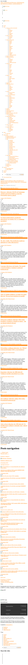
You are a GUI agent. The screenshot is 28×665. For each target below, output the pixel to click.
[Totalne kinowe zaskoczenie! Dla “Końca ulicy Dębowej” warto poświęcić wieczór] (11, 545)
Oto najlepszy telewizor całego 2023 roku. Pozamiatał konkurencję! (13, 399)
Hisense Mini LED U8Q (6, 182)
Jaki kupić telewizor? (9, 135)
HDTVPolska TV (7, 638)
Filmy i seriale (4, 2)
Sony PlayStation (12, 94)
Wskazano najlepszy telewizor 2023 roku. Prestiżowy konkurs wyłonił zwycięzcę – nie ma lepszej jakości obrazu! (13, 321)
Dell (10, 79)
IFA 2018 (10, 145)
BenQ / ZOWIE (12, 78)
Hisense (10, 31)
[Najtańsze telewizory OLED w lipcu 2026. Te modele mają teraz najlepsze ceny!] (12, 491)
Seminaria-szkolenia (12, 162)
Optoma (10, 69)
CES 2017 (11, 152)
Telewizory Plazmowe (10, 57)
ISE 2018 (10, 147)
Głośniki (7, 108)
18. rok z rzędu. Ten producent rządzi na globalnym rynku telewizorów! (12, 241)
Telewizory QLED (9, 35)
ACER (10, 76)
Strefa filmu (8, 155)
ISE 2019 (10, 143)
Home (2, 185)
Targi (7, 139)
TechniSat (10, 52)
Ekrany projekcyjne (9, 114)
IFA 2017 (10, 150)
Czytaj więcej (4, 211)
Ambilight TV (19, 3)
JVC (10, 44)
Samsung (10, 30)
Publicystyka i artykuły (10, 138)
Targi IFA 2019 (11, 142)
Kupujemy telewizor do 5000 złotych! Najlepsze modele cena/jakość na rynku (12, 372)
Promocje (5, 167)
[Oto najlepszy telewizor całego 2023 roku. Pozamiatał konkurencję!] (9, 394)
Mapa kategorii (6, 629)
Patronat (7, 166)
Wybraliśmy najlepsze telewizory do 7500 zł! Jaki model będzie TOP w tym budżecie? (13, 348)
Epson (10, 66)
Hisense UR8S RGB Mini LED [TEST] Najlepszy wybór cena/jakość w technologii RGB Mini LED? (12, 524)
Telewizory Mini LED (10, 39)
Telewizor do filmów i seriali (9, 3)
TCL (10, 38)
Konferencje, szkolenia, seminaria (12, 160)
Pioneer (10, 61)
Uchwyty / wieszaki (9, 124)
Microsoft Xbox (12, 92)
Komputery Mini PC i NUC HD (11, 112)
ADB (10, 127)
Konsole (7, 91)
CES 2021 (11, 140)
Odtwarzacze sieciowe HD (10, 116)
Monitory (8, 75)
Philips (10, 34)
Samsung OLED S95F (6, 180)
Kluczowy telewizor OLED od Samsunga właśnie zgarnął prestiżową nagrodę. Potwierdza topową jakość (13, 193)
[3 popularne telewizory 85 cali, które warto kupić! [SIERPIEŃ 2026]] (10, 476)
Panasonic (11, 33)
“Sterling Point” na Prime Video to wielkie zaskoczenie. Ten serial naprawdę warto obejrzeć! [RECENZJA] (14, 571)
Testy (4, 26)
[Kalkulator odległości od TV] (6, 458)
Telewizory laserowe (9, 55)
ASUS (10, 77)
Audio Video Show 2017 (13, 149)
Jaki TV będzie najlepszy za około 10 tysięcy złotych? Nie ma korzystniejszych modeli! (14, 295)
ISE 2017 (10, 153)
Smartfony (8, 82)
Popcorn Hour (11, 121)
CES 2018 (11, 148)
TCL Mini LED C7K (17, 182)
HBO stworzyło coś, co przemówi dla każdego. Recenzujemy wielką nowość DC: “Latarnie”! (13, 540)
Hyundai (10, 119)
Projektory (8, 63)
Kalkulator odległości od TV (11, 137)
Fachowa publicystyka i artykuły (8, 291)
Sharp (10, 49)
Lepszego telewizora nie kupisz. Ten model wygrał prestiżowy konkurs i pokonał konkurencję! (13, 267)
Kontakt (5, 628)
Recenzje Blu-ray (12, 157)
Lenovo (10, 80)
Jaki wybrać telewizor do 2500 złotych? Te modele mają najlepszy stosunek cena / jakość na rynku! (14, 425)
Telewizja (9, 2)
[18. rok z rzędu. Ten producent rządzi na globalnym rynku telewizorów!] (12, 236)
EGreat (10, 117)
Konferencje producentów (13, 161)
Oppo (10, 86)
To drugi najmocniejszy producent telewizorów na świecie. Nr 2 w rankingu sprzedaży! (12, 219)
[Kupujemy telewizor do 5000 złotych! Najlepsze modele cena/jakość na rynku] (11, 368)
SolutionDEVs (9, 624)
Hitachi (10, 41)
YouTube (5, 170)
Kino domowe (8, 95)
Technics (10, 105)
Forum (4, 25)
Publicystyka (5, 134)
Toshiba (10, 53)
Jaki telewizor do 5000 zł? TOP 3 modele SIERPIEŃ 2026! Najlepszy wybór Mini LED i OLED (12, 471)
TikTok (4, 172)
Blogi (4, 637)
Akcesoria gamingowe (10, 110)
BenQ (10, 65)
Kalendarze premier (12, 159)
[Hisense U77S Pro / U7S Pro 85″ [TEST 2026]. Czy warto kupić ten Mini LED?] (13, 529)
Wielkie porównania (12, 54)
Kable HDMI (8, 111)
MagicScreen (11, 115)
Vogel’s (10, 125)
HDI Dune (11, 118)
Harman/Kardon (12, 97)
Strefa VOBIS (8, 169)
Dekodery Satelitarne (9, 126)
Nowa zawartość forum (7, 177)
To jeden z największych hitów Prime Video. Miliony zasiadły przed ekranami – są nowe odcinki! (13, 563)
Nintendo (10, 93)
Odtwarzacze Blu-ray (9, 83)
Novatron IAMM (12, 120)
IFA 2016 (10, 154)
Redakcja (9, 198)
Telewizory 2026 (15, 2)
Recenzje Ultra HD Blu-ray (13, 156)
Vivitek (10, 74)
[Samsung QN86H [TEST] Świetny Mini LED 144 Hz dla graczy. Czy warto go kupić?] (12, 511)
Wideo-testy (8, 133)
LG (9, 29)
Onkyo (10, 98)
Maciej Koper (11, 298)
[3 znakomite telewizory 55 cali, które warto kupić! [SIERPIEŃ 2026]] (12, 483)
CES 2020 (11, 141)
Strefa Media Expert (9, 168)
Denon (10, 96)
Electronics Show (12, 146)
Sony (10, 32)
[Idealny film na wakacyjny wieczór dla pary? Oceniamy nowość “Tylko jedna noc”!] (10, 552)
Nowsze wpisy (5, 453)
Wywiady (8, 163)
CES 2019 (11, 144)
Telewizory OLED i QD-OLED (11, 28)
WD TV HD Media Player (13, 122)
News (2, 189)
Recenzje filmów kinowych (13, 158)
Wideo (4, 132)
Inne (10, 107)
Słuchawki (8, 109)
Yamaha (10, 106)
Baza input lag (8, 164)
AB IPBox (11, 129)
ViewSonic (11, 73)
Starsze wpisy (4, 452)
